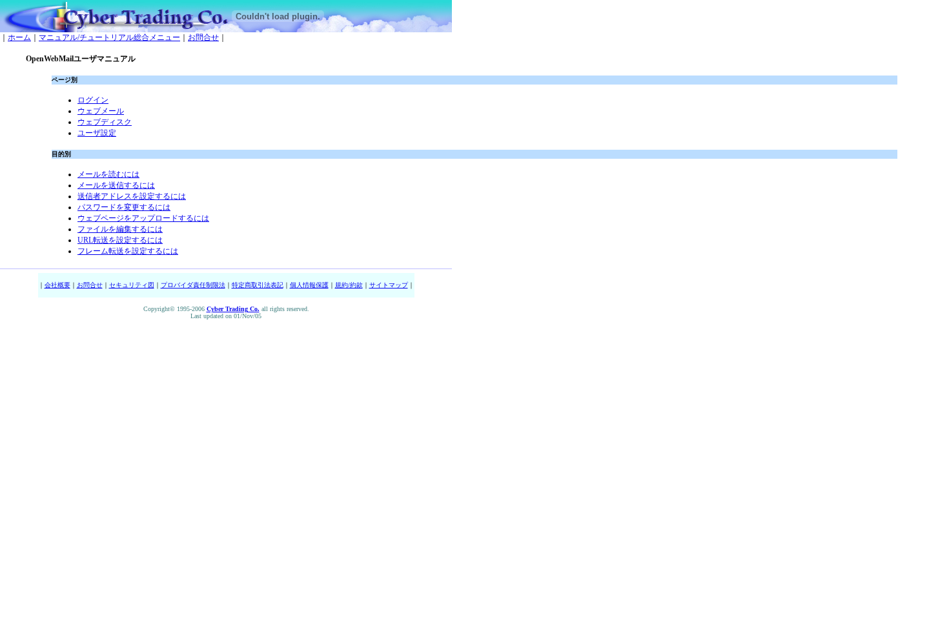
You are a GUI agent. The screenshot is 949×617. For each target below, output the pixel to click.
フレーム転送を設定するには (127, 251)
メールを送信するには (116, 185)
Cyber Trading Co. (233, 308)
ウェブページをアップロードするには (143, 218)
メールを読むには (108, 174)
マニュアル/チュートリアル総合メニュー (109, 37)
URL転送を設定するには (120, 240)
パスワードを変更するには (123, 207)
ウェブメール (100, 111)
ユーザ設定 (96, 132)
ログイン (92, 100)
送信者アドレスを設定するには (131, 196)
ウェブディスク (104, 121)
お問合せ (203, 37)
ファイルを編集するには (120, 229)
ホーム (19, 37)
